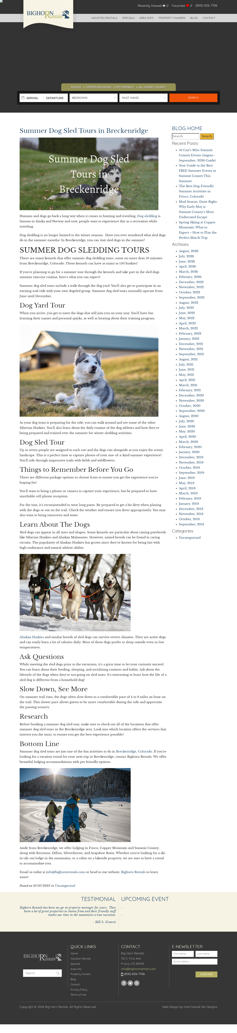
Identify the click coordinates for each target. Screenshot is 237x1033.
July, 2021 (186, 364)
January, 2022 (189, 339)
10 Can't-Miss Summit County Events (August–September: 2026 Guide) (197, 155)
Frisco (76, 87)
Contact (209, 18)
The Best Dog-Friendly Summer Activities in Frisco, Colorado (196, 191)
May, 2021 (186, 375)
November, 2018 (191, 514)
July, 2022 (186, 308)
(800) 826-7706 (206, 5)
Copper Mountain (98, 87)
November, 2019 (191, 462)
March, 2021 (188, 385)
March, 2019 (188, 493)
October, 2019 (189, 468)
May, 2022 (186, 318)
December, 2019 (191, 457)
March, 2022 (188, 328)
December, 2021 (191, 344)
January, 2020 (189, 452)
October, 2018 (189, 519)
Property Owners (172, 18)
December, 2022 (191, 282)
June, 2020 (187, 426)
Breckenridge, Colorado (134, 751)
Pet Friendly (125, 87)
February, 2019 (190, 498)
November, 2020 (191, 400)
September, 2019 (191, 473)
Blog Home (187, 128)
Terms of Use (78, 994)
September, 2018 (191, 524)
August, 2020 (188, 416)
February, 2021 (190, 390)
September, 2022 (191, 297)
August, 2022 (188, 303)
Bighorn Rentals (133, 872)
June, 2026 (187, 261)
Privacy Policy (78, 989)
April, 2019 (187, 488)
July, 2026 (186, 256)
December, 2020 (191, 395)
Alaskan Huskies (32, 637)
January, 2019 (189, 504)
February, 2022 (190, 333)
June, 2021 (186, 369)
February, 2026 (190, 277)
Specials (128, 18)
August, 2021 (188, 359)
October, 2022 (189, 292)
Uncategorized (65, 886)
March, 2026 (188, 272)
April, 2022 (187, 323)
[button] (94, 98)
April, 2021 (187, 380)
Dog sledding (147, 216)
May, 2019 (186, 483)
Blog (194, 18)
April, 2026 (187, 266)
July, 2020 (186, 421)
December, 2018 (191, 509)
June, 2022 (187, 313)
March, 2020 (188, 442)
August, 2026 (188, 251)
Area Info (146, 18)
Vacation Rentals (104, 18)
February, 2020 (190, 447)
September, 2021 (191, 354)
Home (74, 953)
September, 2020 (192, 411)
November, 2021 (191, 349)
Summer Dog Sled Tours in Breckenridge (84, 131)
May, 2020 (187, 431)
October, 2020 (189, 406)
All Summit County (152, 87)
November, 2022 (191, 287)
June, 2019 (187, 478)
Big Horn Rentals (48, 16)
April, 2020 (187, 437)
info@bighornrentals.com (65, 872)
